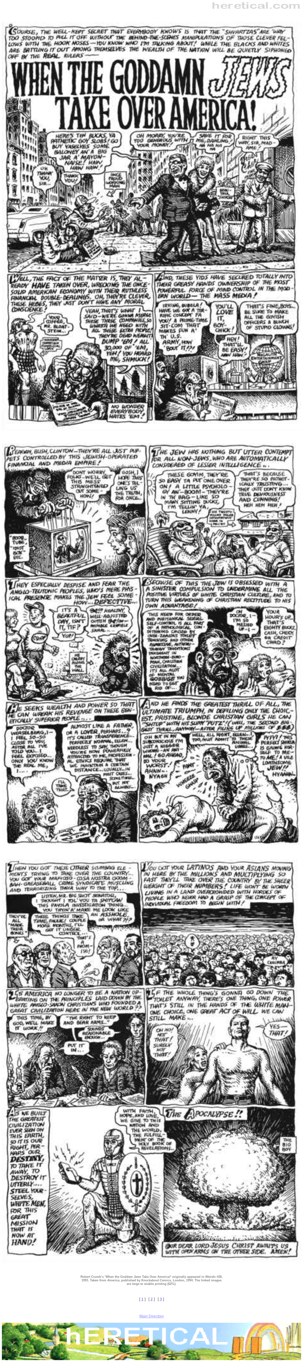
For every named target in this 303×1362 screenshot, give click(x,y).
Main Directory (151, 1316)
